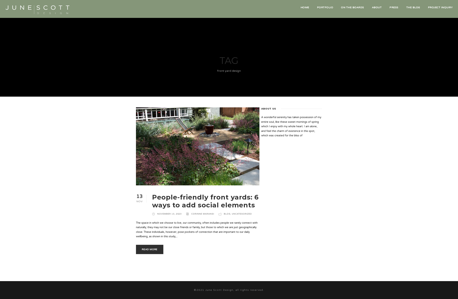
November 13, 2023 (169, 214)
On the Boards (352, 7)
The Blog (413, 7)
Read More (149, 249)
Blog (227, 214)
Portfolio (325, 7)
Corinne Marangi (202, 214)
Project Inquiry (440, 7)
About (377, 7)
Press (393, 7)
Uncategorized (242, 214)
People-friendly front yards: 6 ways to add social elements (205, 201)
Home (305, 7)
